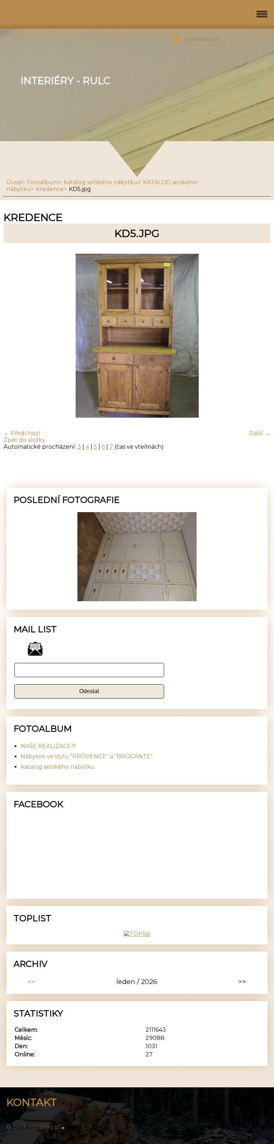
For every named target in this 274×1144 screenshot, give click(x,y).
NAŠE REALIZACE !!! (48, 746)
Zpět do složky (24, 440)
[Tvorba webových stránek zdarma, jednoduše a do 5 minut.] (63, 1127)
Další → (259, 433)
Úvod (14, 182)
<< (32, 981)
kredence (50, 189)
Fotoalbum (43, 182)
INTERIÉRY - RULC (65, 81)
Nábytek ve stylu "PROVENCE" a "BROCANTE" (87, 756)
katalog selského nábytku (101, 182)
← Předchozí (22, 433)
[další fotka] (259, 336)
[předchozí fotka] (15, 336)
